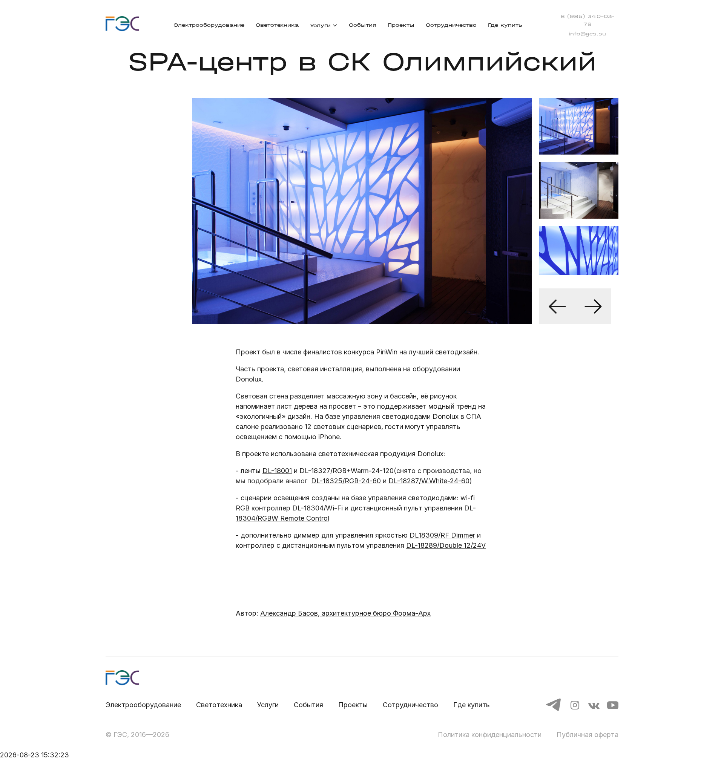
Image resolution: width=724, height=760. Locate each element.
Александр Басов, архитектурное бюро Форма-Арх (345, 613)
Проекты (401, 25)
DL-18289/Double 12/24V (446, 545)
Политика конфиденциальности (489, 735)
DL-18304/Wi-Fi (317, 508)
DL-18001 (277, 471)
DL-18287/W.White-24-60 (428, 481)
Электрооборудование (208, 25)
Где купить (505, 25)
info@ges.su (587, 34)
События (362, 25)
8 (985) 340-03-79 (587, 20)
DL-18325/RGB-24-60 (346, 481)
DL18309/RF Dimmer (442, 535)
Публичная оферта (587, 735)
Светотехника (277, 25)
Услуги (320, 25)
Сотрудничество (451, 25)
